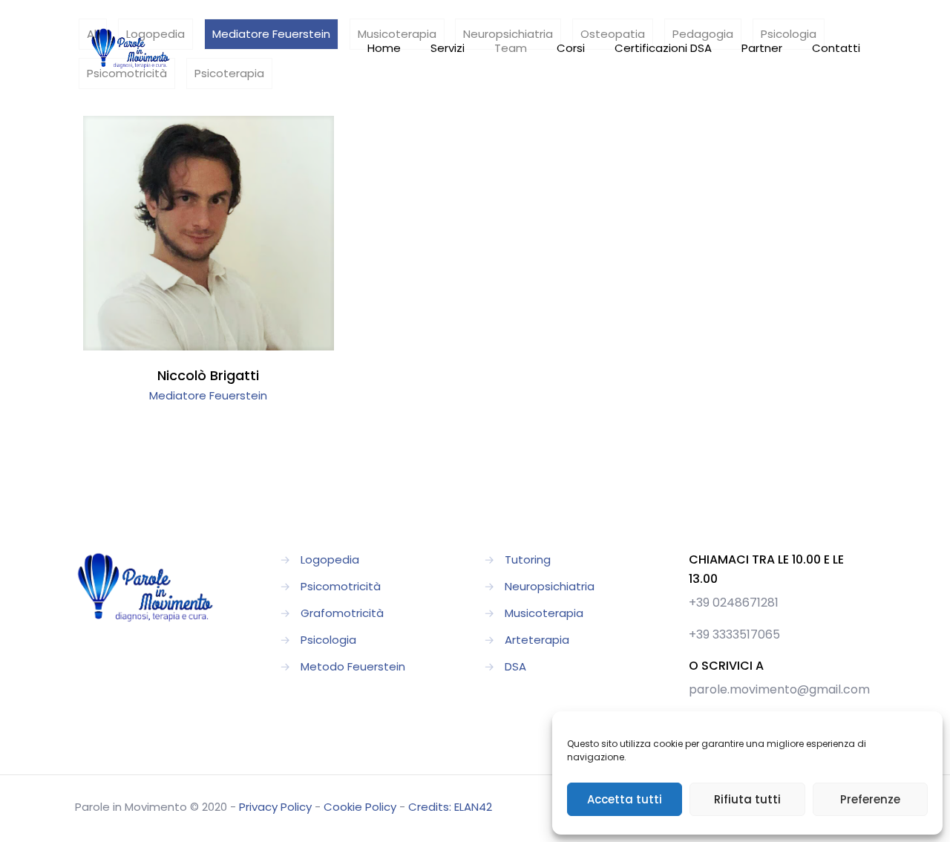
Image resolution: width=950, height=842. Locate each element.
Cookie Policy (360, 807)
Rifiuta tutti (747, 799)
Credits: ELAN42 (450, 807)
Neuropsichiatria (549, 586)
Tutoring (528, 559)
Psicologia (328, 639)
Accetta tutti (624, 799)
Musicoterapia (544, 613)
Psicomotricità (341, 586)
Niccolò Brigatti (208, 375)
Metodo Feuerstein (353, 666)
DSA (515, 666)
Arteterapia (537, 639)
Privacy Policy (275, 807)
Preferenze (870, 799)
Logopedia (330, 559)
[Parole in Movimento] (130, 48)
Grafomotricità (342, 613)
